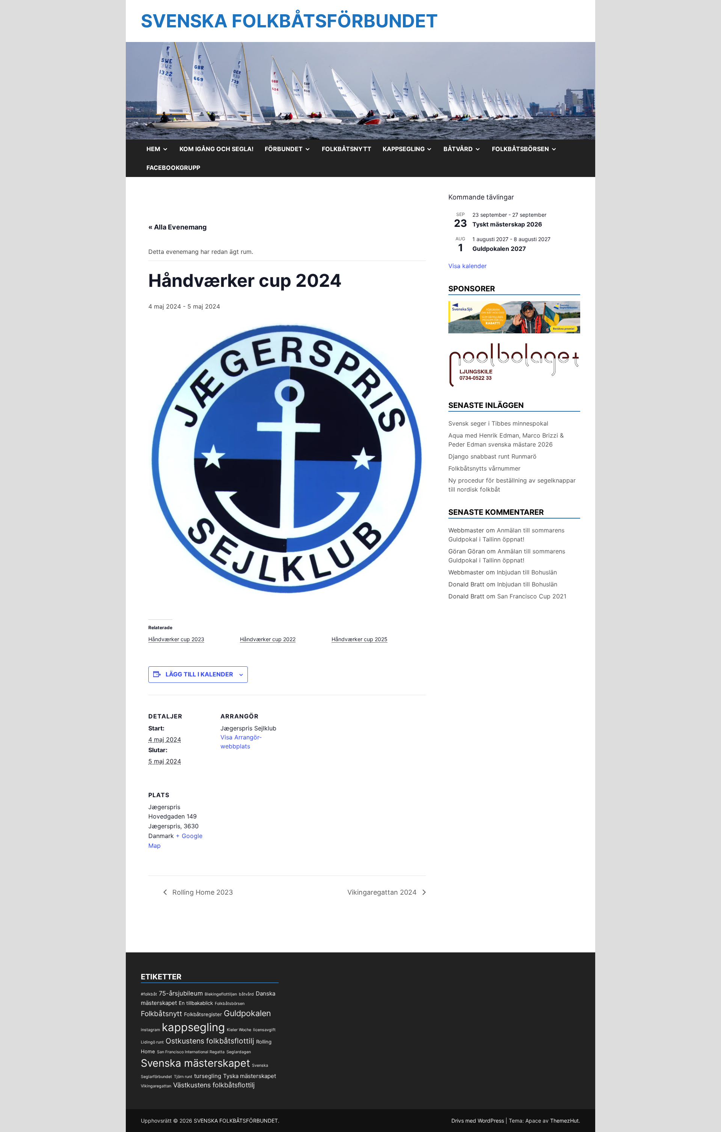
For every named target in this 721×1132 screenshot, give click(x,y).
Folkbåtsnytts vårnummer (484, 468)
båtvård (246, 994)
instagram (150, 1029)
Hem (160, 151)
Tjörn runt (183, 1076)
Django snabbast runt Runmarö (492, 456)
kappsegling (193, 1027)
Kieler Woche (239, 1029)
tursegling (207, 1076)
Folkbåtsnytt (346, 149)
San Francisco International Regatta (191, 1052)
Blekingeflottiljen (221, 994)
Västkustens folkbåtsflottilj (214, 1085)
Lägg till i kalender (199, 674)
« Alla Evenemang (177, 227)
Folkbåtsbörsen (527, 151)
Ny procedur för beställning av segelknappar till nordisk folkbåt (512, 485)
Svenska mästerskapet (195, 1063)
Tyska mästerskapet (249, 1076)
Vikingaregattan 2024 (383, 892)
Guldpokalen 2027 (499, 248)
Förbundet (290, 151)
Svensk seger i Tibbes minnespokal (498, 423)
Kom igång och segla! (216, 149)
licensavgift (264, 1029)
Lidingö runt (152, 1042)
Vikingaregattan (156, 1086)
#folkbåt (149, 994)
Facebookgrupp (173, 167)
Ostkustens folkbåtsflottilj (210, 1040)
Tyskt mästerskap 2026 (507, 224)
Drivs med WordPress (478, 1120)
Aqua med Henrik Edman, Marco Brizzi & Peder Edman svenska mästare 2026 (506, 440)
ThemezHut (564, 1120)
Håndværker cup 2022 (268, 639)
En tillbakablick (196, 1003)
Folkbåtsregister (203, 1014)
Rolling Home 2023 (201, 892)
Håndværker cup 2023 (176, 639)
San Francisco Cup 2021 (531, 596)
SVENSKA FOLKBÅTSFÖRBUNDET (289, 21)
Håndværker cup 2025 (360, 639)
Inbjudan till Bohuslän (527, 572)
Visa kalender (467, 266)
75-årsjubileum (181, 993)
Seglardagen (238, 1052)
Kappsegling (410, 151)
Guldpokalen (247, 1013)
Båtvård (464, 151)
